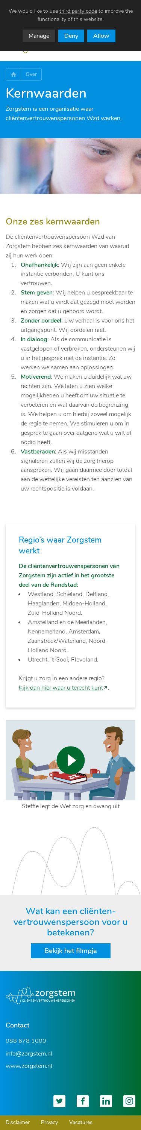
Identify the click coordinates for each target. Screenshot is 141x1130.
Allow (101, 36)
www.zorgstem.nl (29, 1066)
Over (31, 74)
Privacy (49, 1122)
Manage (39, 36)
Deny (71, 36)
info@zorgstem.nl (29, 1054)
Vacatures (80, 1122)
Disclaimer (18, 1122)
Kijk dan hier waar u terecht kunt (61, 688)
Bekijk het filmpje (70, 950)
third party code (78, 11)
